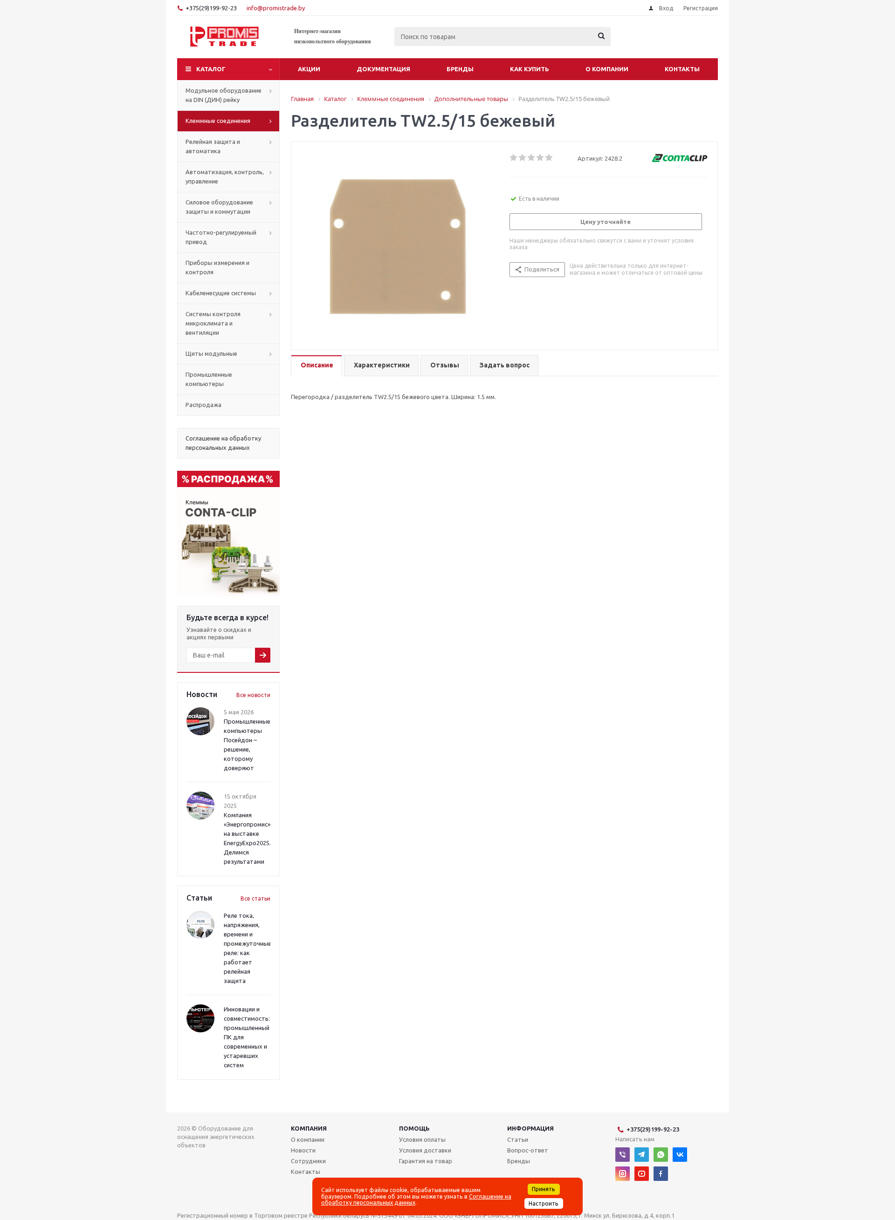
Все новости (253, 695)
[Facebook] (661, 1173)
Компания (309, 1128)
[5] (549, 158)
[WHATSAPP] (661, 1154)
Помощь (414, 1128)
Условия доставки (425, 1150)
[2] (522, 158)
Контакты (682, 69)
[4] (540, 158)
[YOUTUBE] (641, 1173)
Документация (383, 69)
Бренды (460, 69)
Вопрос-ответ (527, 1150)
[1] (513, 158)
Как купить (529, 69)
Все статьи (255, 898)
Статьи (517, 1139)
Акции (309, 69)
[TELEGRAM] (641, 1154)
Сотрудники (308, 1161)
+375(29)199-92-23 (211, 8)
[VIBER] (622, 1154)
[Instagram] (622, 1173)
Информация (530, 1128)
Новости (303, 1150)
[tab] (316, 366)
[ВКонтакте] (680, 1154)
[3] (531, 158)
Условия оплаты (422, 1139)
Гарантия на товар (425, 1161)
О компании (606, 69)
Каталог (211, 69)
